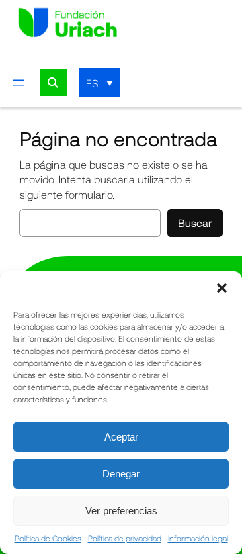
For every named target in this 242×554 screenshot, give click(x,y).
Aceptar (121, 437)
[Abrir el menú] (19, 83)
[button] (222, 288)
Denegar (121, 473)
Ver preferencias (121, 510)
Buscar (195, 222)
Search (53, 82)
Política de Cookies (48, 538)
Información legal (198, 538)
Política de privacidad (124, 538)
